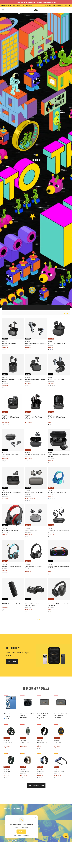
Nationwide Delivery (6, 5)
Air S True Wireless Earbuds (10, 455)
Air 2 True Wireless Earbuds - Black (36, 343)
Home (6, 308)
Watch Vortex (24, 771)
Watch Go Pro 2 (25, 743)
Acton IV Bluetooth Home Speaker (42, 714)
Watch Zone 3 (41, 771)
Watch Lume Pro (42, 743)
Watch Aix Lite (8, 743)
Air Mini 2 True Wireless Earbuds (35, 379)
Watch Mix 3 (57, 743)
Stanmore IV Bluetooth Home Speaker (60, 714)
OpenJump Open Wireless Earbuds (58, 530)
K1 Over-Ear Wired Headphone (57, 492)
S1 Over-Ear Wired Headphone (11, 566)
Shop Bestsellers (36, 785)
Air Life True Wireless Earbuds (57, 343)
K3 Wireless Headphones (10, 530)
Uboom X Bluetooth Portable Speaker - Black (34, 605)
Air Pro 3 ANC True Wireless (56, 379)
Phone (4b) (7, 714)
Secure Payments (27, 5)
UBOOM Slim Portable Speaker (11, 604)
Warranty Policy (17, 5)
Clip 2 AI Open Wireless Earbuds (35, 455)
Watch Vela (7, 771)
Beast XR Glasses (59, 771)
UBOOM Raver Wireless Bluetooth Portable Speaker (58, 567)
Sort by (66, 313)
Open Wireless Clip (31, 530)
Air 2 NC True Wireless (9, 343)
